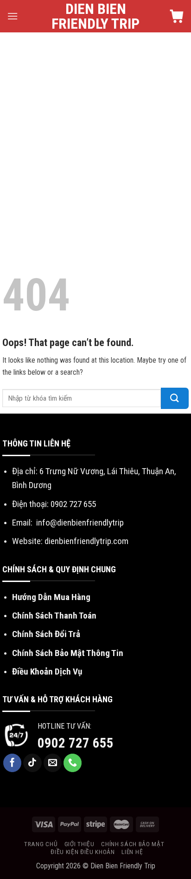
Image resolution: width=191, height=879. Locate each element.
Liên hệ (132, 851)
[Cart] (176, 16)
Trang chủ (40, 844)
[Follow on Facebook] (12, 763)
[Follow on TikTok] (32, 763)
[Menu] (12, 16)
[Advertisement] (95, 132)
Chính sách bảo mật (132, 844)
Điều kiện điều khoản (83, 851)
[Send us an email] (53, 763)
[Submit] (175, 398)
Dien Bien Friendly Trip (95, 16)
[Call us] (73, 763)
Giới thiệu (79, 844)
